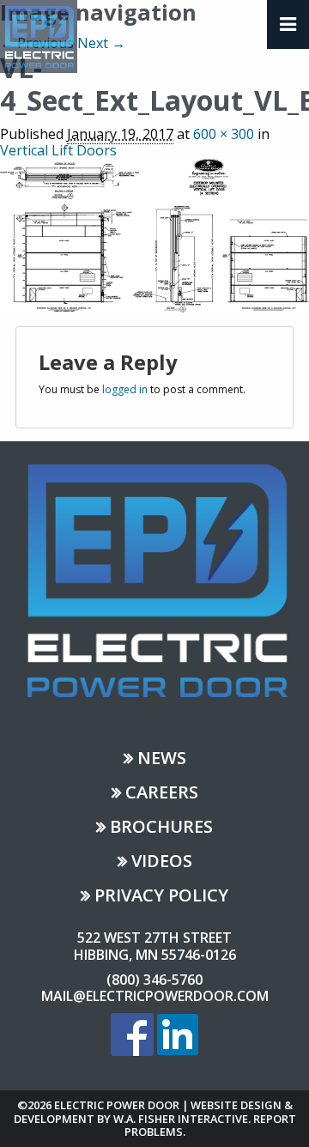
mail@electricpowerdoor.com (155, 995)
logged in (125, 389)
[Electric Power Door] (38, 35)
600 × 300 (223, 133)
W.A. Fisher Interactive (180, 1118)
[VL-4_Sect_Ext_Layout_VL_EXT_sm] (154, 234)
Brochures (161, 828)
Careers (161, 794)
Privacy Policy (161, 897)
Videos (161, 862)
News (161, 759)
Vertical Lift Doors (58, 150)
